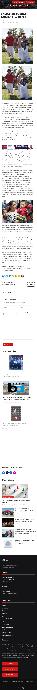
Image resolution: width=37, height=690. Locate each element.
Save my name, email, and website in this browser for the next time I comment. (18, 314)
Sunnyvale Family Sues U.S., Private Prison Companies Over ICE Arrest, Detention (25, 531)
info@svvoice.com (11, 577)
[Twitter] (6, 276)
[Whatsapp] (13, 276)
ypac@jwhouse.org (7, 270)
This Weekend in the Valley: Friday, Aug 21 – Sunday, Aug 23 (17, 501)
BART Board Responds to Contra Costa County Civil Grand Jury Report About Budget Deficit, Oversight (17, 399)
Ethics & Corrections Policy (9, 593)
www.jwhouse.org (7, 268)
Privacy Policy (6, 591)
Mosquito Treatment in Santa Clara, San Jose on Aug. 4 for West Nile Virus (24, 542)
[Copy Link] (19, 276)
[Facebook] (3, 276)
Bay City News (6, 402)
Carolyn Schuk (6, 376)
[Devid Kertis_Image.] (17, 146)
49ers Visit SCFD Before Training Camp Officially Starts (25, 510)
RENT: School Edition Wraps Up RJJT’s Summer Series (24, 520)
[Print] (16, 276)
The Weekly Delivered (18, 2)
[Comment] (22, 276)
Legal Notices (30, 2)
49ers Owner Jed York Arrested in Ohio (14, 423)
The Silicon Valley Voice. (17, 681)
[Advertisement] (18, 447)
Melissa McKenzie (6, 21)
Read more (25, 657)
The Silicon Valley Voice (18, 5)
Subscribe (9, 663)
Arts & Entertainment (8, 497)
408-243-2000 (10, 579)
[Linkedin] (10, 276)
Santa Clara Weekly (7, 505)
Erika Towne (6, 425)
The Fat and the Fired (8, 284)
